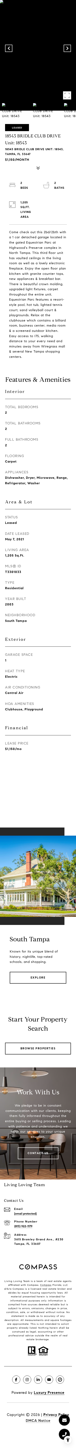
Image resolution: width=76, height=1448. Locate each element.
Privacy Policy (56, 1414)
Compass (45, 1284)
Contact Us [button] (38, 1153)
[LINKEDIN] (38, 1380)
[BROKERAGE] (60, 1380)
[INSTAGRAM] (27, 1380)
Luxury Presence (49, 1392)
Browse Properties (38, 1048)
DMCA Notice (38, 1420)
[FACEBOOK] (16, 1380)
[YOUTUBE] (49, 1380)
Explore (38, 977)
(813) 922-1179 (23, 1226)
